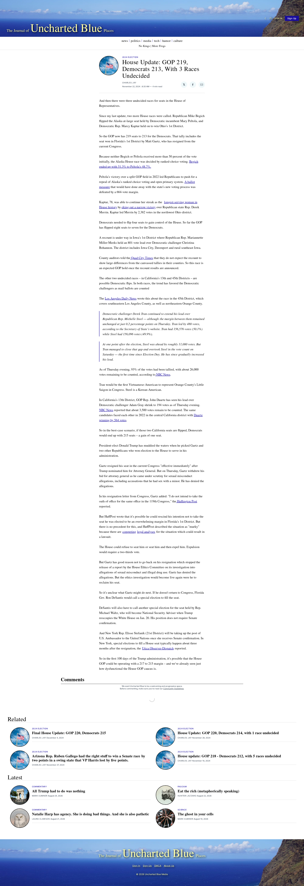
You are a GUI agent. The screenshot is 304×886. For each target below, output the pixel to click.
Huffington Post (186, 501)
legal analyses (146, 531)
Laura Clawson (41, 819)
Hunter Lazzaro (187, 796)
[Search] (270, 18)
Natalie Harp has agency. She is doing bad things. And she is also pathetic (90, 814)
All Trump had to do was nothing (58, 791)
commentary (39, 786)
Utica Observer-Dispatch (158, 648)
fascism (182, 786)
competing (129, 531)
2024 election (130, 57)
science (182, 810)
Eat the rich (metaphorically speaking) (208, 791)
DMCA (157, 865)
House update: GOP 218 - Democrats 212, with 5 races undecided (229, 756)
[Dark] (266, 18)
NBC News (162, 374)
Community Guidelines (173, 688)
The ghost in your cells (195, 814)
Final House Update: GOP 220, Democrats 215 (69, 732)
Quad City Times (141, 258)
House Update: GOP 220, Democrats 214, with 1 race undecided (228, 732)
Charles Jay (129, 82)
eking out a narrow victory (139, 207)
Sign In (278, 18)
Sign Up (291, 18)
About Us (169, 865)
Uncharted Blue (66, 27)
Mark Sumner (40, 796)
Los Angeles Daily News (120, 298)
